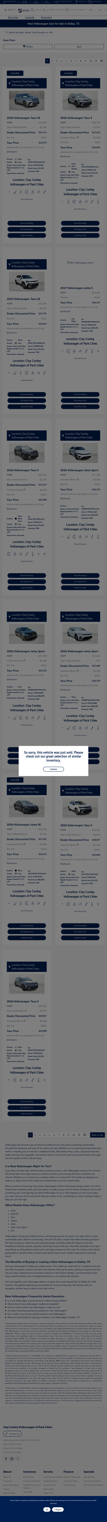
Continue (53, 769)
